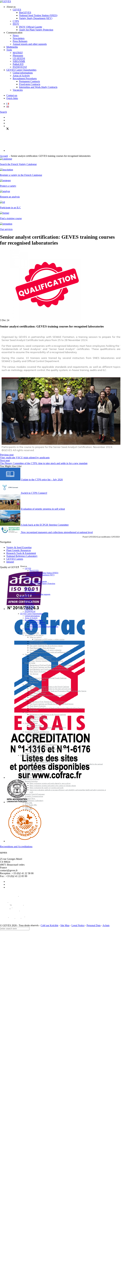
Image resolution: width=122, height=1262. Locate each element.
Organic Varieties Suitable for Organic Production (46, 661)
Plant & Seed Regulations (38, 644)
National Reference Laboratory (21, 556)
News (16, 35)
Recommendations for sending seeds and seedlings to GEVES (50, 652)
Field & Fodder (30, 663)
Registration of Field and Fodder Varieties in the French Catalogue (52, 665)
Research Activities (31, 781)
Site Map (64, 925)
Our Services (34, 674)
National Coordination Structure (40, 762)
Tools (9, 49)
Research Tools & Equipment (21, 553)
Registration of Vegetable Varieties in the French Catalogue (49, 687)
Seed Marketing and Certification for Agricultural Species (49, 669)
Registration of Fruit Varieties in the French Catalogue (48, 702)
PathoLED (18, 64)
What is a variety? (36, 637)
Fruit (26, 699)
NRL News (28, 809)
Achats (105, 925)
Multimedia (12, 47)
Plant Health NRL (31, 805)
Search (3, 112)
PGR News (28, 777)
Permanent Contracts (29, 81)
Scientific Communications (34, 796)
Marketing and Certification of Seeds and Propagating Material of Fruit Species (56, 708)
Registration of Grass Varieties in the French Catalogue (48, 678)
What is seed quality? (37, 641)
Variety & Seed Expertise (19, 547)
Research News (30, 798)
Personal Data (94, 925)
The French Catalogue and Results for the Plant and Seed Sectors (51, 667)
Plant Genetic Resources (18, 550)
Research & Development (29, 779)
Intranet (10, 561)
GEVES (17, 9)
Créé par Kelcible (49, 925)
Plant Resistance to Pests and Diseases (42, 648)
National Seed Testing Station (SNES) (38, 15)
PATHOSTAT (20, 67)
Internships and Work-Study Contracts (38, 87)
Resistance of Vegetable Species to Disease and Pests (47, 695)
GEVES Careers (14, 559)
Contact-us (11, 95)
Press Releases (20, 41)
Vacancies (18, 90)
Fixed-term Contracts (29, 84)
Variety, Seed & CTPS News (34, 753)
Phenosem (18, 55)
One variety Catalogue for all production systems (46, 646)
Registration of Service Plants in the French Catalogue (48, 728)
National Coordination (32, 758)
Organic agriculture (31, 654)
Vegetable (28, 684)
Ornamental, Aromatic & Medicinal (37, 732)
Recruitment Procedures (25, 78)
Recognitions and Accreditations (16, 846)
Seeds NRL (28, 803)
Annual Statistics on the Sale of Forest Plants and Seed (48, 749)
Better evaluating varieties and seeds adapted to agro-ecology (50, 783)
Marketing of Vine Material (39, 719)
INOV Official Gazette (30, 26)
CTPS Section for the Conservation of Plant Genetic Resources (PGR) (53, 760)
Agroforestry (34, 751)
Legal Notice (78, 925)
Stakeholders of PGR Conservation (36, 768)
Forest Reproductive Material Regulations (44, 745)
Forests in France (35, 742)
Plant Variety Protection (38, 672)
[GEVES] (5, 1)
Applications (29, 775)
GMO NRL (28, 807)
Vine (26, 712)
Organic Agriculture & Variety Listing (42, 656)
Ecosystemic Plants (31, 723)
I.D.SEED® (19, 58)
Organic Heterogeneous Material (40, 659)
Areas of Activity (21, 75)
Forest (27, 740)
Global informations (23, 72)
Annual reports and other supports (30, 44)
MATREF (18, 52)
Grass (26, 676)
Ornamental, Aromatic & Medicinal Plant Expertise (47, 734)
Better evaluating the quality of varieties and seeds (46, 788)
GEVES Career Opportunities (21, 70)
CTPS (16, 21)
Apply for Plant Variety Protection (36, 29)
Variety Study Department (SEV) (35, 18)
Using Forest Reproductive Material (42, 747)
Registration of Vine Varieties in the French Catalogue (48, 715)
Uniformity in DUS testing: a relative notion (49, 639)
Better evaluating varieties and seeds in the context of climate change (53, 786)
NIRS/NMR (19, 61)
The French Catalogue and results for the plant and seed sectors (51, 689)
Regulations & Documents (33, 771)
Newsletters (18, 38)
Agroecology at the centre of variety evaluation (45, 650)
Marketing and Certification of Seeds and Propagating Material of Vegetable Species (58, 691)
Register (27, 773)
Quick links (12, 98)
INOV (16, 24)
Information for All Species (34, 635)
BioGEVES (25, 12)
